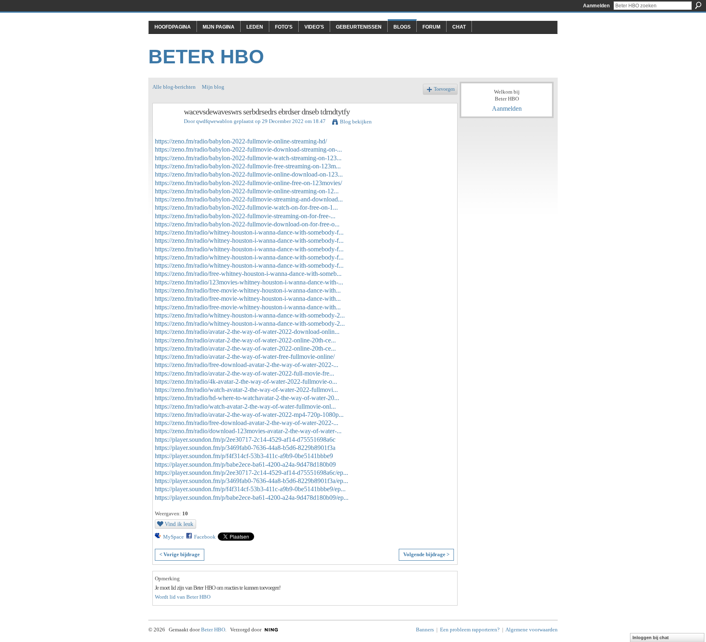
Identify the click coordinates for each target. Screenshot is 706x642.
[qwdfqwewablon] (166, 129)
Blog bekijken (356, 122)
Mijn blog (213, 87)
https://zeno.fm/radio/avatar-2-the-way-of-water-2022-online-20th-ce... (245, 340)
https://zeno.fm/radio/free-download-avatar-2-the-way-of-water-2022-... (246, 364)
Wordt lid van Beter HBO (182, 597)
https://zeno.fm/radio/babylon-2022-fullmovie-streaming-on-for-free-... (245, 216)
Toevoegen (444, 89)
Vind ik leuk (179, 524)
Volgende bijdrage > (426, 554)
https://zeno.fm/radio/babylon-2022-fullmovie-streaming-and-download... (249, 199)
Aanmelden (596, 6)
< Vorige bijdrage (179, 554)
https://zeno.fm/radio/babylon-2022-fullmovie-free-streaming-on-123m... (248, 166)
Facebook (205, 537)
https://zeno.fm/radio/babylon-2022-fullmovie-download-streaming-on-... (248, 149)
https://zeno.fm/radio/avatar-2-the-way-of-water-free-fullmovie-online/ (245, 356)
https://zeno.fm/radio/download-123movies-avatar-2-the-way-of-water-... (248, 430)
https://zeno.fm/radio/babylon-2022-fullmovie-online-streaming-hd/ (241, 141)
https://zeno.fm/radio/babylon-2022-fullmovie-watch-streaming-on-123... (248, 157)
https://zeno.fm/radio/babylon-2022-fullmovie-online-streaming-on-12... (247, 191)
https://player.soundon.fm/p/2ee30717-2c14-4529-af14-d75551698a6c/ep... (251, 472)
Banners (425, 629)
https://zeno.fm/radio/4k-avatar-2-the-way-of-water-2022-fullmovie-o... (246, 381)
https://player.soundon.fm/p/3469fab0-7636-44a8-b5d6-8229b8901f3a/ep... (251, 480)
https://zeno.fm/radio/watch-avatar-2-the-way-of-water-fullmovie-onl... (245, 406)
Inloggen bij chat (650, 637)
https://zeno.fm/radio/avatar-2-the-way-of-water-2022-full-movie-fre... (244, 373)
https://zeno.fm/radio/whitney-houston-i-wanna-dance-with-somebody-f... (249, 232)
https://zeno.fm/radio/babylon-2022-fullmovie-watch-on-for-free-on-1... (246, 207)
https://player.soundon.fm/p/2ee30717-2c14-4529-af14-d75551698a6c (245, 439)
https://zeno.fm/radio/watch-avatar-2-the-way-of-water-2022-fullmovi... (246, 389)
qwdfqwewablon (214, 121)
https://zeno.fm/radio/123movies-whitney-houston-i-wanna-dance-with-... (249, 282)
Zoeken (698, 5)
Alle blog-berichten (174, 87)
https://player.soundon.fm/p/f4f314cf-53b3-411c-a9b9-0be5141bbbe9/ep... (250, 488)
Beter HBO (206, 56)
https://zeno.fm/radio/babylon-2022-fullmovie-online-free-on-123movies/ (248, 182)
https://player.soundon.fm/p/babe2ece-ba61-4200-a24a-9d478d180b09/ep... (252, 497)
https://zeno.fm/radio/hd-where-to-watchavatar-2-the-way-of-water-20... (247, 397)
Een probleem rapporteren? (470, 629)
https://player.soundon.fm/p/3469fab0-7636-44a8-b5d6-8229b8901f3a (245, 447)
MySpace (173, 537)
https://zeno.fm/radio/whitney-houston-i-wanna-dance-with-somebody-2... (250, 315)
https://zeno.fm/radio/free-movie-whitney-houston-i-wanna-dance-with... (248, 290)
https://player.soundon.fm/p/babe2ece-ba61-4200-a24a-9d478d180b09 (245, 464)
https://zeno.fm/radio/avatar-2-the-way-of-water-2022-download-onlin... (247, 331)
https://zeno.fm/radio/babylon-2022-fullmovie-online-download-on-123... (249, 174)
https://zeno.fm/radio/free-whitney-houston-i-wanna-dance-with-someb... (248, 273)
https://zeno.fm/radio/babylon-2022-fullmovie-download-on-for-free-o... (247, 224)
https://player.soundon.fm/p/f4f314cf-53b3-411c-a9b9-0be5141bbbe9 (244, 455)
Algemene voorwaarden (531, 629)
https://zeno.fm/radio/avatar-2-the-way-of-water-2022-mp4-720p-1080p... (249, 414)
